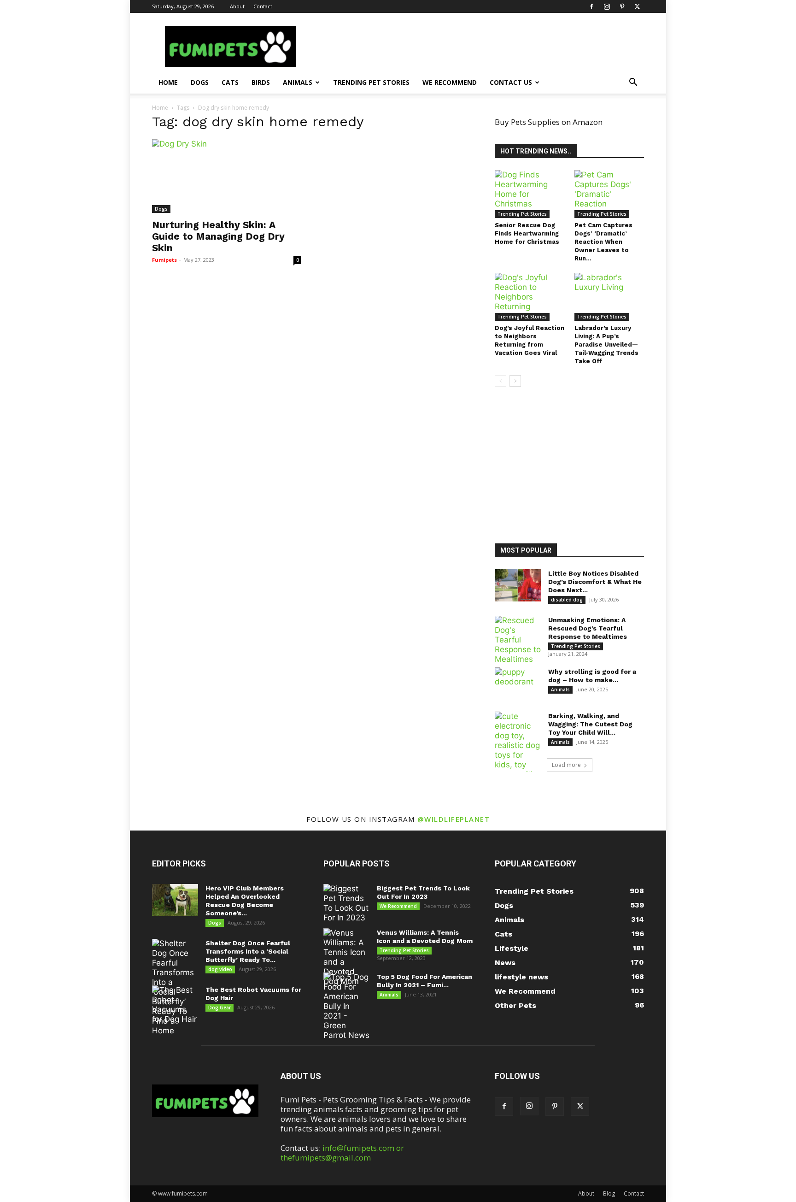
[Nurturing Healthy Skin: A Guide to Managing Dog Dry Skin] (226, 176)
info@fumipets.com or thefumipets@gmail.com (342, 1153)
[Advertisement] (575, 466)
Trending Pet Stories (371, 82)
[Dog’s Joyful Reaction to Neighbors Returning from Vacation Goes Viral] (530, 297)
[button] (633, 82)
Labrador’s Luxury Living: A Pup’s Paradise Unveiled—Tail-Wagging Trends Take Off (606, 344)
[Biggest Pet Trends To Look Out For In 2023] (346, 903)
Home (168, 82)
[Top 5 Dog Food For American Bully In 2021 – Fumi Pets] (346, 1006)
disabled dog (567, 599)
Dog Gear (219, 1007)
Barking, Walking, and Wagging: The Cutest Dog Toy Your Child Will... (590, 724)
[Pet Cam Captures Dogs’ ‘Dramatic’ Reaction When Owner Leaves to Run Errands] (609, 194)
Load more (566, 765)
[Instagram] (607, 6)
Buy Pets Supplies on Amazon (549, 122)
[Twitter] (637, 6)
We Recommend (449, 82)
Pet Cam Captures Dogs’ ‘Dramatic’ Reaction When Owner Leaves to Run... (603, 242)
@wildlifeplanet (453, 819)
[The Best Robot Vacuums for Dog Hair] (175, 1004)
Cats (230, 82)
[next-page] (515, 381)
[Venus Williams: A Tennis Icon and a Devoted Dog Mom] (346, 957)
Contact (262, 6)
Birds (261, 82)
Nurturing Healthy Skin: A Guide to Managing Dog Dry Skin (218, 236)
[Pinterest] (622, 6)
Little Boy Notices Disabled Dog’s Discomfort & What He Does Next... (595, 582)
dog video (220, 969)
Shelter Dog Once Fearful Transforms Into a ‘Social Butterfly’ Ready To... (247, 951)
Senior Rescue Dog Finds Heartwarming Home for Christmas (527, 233)
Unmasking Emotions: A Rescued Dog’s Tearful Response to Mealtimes (587, 628)
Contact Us (511, 82)
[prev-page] (500, 381)
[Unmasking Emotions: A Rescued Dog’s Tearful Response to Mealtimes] (518, 640)
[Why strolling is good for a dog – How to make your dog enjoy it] (518, 683)
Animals (297, 82)
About (237, 6)
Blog (609, 1193)
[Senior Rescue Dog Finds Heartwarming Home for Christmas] (530, 194)
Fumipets (164, 259)
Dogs (200, 82)
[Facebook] (591, 6)
